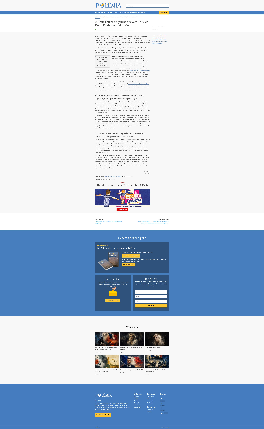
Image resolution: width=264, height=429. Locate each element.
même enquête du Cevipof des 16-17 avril (138, 84)
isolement (159, 39)
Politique (110, 12)
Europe (121, 12)
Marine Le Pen (161, 41)
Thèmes (103, 12)
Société (115, 12)
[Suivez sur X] (161, 403)
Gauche (158, 37)
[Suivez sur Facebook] (161, 408)
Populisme (159, 43)
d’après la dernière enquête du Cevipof (140, 70)
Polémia (159, 27)
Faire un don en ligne (128, 264)
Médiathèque (141, 12)
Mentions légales (165, 427)
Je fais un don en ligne (113, 300)
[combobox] (147, 6)
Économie (126, 12)
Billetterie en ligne (122, 209)
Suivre (162, 401)
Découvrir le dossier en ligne (131, 255)
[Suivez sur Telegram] (161, 399)
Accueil (96, 17)
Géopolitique (133, 12)
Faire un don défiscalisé (103, 414)
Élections (162, 35)
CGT (158, 35)
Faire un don (163, 12)
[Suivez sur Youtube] (161, 413)
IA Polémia (97, 12)
